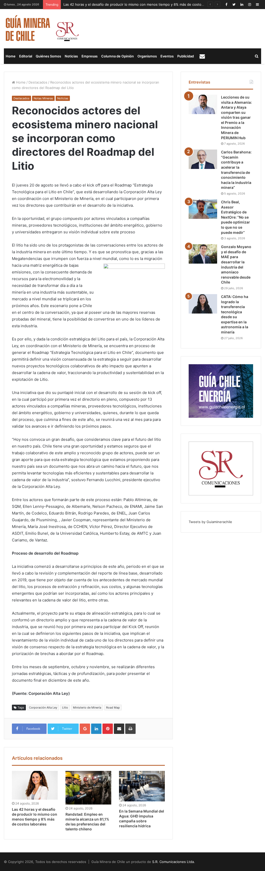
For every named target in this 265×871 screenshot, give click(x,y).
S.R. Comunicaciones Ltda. (173, 862)
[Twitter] (234, 4)
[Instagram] (249, 4)
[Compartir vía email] (119, 729)
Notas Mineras (43, 98)
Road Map (113, 707)
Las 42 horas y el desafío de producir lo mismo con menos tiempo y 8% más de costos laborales (141, 4)
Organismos (147, 56)
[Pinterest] (107, 729)
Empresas (90, 56)
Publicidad (185, 56)
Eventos (167, 56)
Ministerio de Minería (87, 707)
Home (11, 56)
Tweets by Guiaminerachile (210, 522)
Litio (65, 707)
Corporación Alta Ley (43, 707)
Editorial (25, 56)
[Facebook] (226, 4)
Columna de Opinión (117, 56)
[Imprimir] (130, 729)
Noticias (71, 56)
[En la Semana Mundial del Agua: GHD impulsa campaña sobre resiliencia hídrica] (142, 786)
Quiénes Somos (48, 56)
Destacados (37, 82)
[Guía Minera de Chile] (41, 28)
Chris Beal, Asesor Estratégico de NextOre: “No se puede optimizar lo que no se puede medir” (235, 217)
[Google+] (85, 729)
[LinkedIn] (242, 4)
